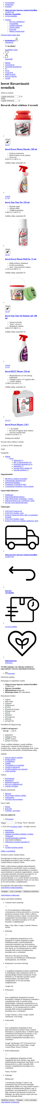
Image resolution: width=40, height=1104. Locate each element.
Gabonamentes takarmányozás (15, 480)
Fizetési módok (14, 27)
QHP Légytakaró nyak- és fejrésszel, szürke (20, 501)
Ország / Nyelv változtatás (26, 823)
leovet (11, 458)
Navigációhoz (10, 3)
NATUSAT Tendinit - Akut (14, 513)
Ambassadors (9, 797)
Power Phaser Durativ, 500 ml (21, 149)
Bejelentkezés (9, 778)
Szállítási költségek (15, 25)
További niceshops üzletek (14, 847)
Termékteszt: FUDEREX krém (15, 484)
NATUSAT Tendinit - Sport (14, 519)
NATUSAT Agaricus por (13, 511)
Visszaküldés (13, 23)
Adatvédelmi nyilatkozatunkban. (12, 887)
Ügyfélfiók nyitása (11, 50)
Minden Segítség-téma (16, 31)
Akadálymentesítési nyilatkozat (15, 838)
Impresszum (9, 830)
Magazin (8, 793)
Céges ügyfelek (10, 771)
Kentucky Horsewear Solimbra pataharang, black (21, 521)
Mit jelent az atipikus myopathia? (16, 479)
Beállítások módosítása (31, 891)
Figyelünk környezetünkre (14, 799)
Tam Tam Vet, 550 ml (17, 202)
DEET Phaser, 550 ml (17, 371)
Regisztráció (9, 780)
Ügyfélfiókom (10, 761)
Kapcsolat (12, 29)
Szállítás (8, 763)
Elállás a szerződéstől (8, 851)
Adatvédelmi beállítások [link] (13, 840)
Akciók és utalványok (12, 767)
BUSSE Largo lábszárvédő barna (16, 502)
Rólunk (7, 807)
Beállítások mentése (8, 1100)
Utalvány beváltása (11, 786)
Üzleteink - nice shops (12, 811)
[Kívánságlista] (7, 53)
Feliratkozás (9, 42)
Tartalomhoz (9, 4)
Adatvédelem (9, 832)
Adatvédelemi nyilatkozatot (10, 895)
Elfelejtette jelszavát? (12, 782)
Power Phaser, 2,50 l (16, 424)
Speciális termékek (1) (21, 470)
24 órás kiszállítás (11, 16)
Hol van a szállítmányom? (14, 784)
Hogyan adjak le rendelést (14, 757)
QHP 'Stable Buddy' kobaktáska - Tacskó (19, 499)
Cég (6, 845)
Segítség (8, 20)
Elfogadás (5, 891)
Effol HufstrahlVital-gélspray (15, 497)
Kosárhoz (8, 6)
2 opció (7, 196)
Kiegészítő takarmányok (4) (23, 464)
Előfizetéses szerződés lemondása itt (17, 842)
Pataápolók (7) (18, 466)
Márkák (7, 456)
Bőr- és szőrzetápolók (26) (22, 462)
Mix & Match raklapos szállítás (15, 795)
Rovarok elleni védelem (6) (23, 468)
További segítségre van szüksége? (16, 769)
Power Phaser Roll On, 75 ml (20, 259)
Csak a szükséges (16, 891)
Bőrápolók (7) (18, 460)
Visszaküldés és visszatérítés (14, 765)
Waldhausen (9, 495)
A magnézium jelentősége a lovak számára (19, 486)
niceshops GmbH (16, 826)
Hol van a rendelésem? (17, 22)
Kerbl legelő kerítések (12, 482)
